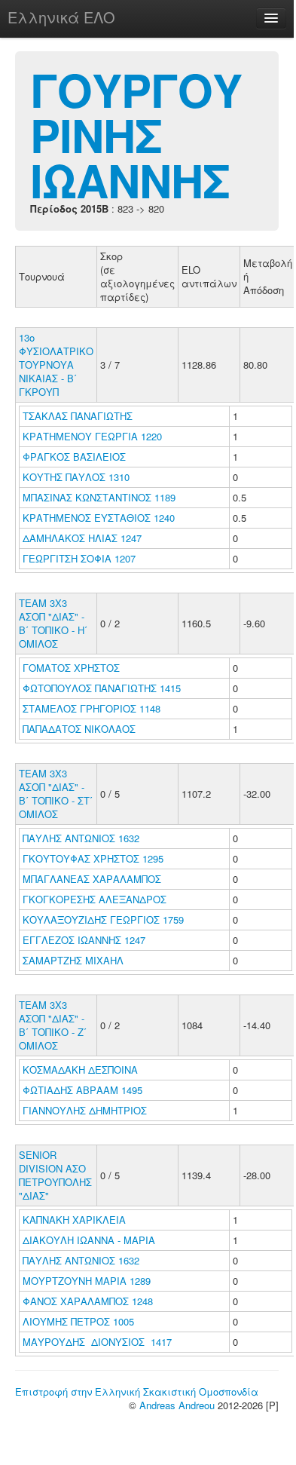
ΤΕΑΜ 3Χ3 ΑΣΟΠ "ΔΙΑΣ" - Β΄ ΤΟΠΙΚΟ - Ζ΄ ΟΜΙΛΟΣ (53, 1025)
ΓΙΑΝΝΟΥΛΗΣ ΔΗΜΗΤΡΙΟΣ (86, 1110)
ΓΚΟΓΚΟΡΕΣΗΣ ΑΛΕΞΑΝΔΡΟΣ (96, 899)
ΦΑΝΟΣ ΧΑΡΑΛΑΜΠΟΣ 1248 (88, 1301)
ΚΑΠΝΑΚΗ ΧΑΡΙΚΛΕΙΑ (76, 1219)
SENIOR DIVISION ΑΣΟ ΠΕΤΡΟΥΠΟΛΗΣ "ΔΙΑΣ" (55, 1175)
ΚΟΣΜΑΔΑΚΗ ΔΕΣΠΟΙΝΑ (82, 1069)
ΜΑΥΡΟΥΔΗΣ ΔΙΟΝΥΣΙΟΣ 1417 (97, 1342)
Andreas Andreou (177, 1405)
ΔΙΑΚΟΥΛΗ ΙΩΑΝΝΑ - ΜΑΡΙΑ (90, 1240)
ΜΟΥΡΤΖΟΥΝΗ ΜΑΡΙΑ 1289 (87, 1280)
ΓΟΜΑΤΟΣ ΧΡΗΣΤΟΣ (73, 667)
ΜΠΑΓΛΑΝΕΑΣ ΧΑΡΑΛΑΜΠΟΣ (93, 879)
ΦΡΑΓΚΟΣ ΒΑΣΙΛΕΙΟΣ (76, 456)
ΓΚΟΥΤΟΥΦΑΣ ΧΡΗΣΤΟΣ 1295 (93, 858)
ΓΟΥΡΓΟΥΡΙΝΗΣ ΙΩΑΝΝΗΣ (136, 134)
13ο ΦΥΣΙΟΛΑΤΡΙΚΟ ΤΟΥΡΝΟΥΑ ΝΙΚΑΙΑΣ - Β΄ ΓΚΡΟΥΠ (56, 364)
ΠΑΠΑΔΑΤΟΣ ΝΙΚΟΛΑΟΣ (81, 729)
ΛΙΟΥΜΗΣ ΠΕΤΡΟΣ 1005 (78, 1321)
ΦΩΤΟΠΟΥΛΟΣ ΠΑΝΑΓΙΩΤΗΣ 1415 (102, 688)
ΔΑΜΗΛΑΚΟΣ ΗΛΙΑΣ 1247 (82, 538)
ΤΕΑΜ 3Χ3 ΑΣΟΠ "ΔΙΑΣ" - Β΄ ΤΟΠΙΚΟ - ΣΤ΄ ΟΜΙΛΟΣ (56, 793)
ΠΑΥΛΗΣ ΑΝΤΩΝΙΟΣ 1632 (81, 838)
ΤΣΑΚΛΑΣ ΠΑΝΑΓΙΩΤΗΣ (79, 416)
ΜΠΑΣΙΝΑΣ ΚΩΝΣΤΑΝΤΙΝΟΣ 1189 (99, 497)
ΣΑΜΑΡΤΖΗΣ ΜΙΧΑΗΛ (75, 960)
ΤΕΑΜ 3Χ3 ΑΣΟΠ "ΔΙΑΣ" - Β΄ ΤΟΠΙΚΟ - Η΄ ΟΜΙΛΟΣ (53, 623)
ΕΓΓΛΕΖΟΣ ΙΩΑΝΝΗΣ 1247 (84, 940)
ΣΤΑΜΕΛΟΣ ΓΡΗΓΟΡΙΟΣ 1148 (91, 708)
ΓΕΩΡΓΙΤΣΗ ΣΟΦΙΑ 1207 (79, 558)
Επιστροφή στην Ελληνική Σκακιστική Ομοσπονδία (136, 1391)
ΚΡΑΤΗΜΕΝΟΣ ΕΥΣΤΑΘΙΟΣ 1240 (99, 517)
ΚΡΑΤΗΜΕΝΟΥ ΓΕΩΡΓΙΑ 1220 (92, 436)
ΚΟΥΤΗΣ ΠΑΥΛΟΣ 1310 (76, 477)
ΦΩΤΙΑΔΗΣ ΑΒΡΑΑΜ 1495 (82, 1090)
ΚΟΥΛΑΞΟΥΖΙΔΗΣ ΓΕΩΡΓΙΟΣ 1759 (103, 919)
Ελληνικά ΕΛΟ (61, 17)
